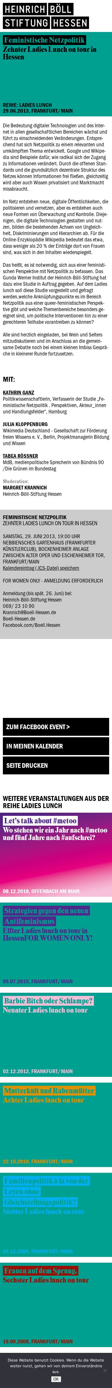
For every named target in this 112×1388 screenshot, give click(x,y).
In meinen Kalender (34, 746)
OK (56, 1379)
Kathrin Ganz (18, 392)
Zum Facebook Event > (38, 727)
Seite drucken (27, 765)
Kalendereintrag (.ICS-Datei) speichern (41, 567)
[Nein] (105, 1370)
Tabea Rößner (20, 455)
